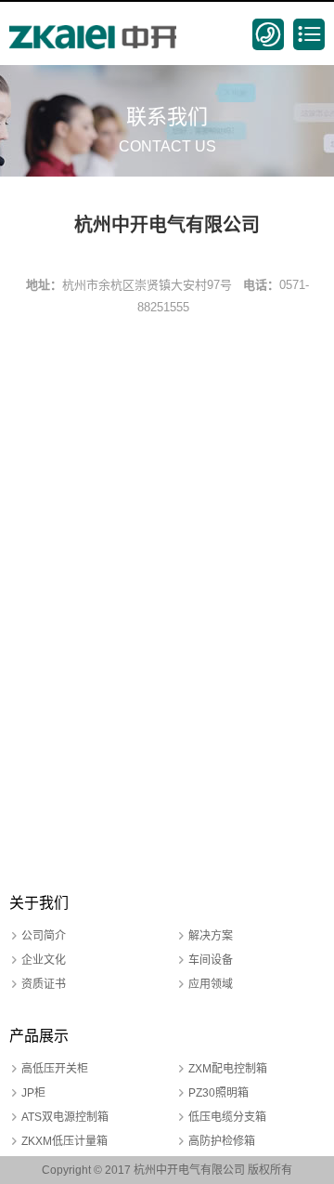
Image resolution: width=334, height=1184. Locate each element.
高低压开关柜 (54, 1068)
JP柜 (33, 1092)
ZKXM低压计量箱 (64, 1141)
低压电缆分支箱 (227, 1117)
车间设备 (210, 960)
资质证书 (43, 984)
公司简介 (43, 935)
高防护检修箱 (221, 1141)
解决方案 (210, 935)
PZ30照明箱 (218, 1092)
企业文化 (43, 960)
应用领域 (210, 984)
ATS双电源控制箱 (65, 1117)
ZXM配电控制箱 (227, 1068)
